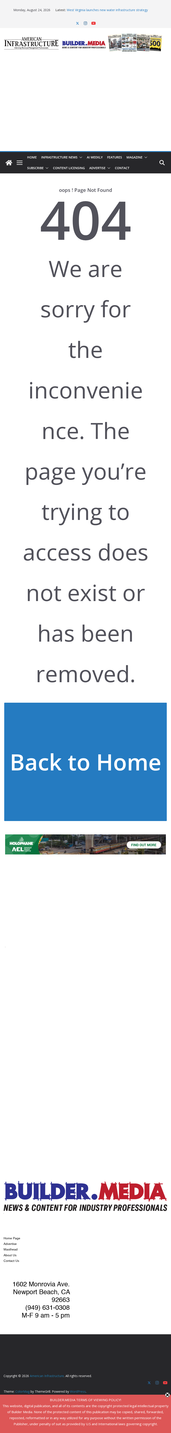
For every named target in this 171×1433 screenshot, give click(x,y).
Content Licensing (69, 168)
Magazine (134, 157)
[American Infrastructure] (9, 162)
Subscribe (35, 168)
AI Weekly (95, 157)
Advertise (97, 168)
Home (32, 157)
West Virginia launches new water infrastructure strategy (107, 10)
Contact (122, 168)
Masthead (11, 1249)
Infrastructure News (59, 157)
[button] (79, 157)
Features (114, 157)
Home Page (12, 1238)
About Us (10, 1255)
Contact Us (11, 1261)
